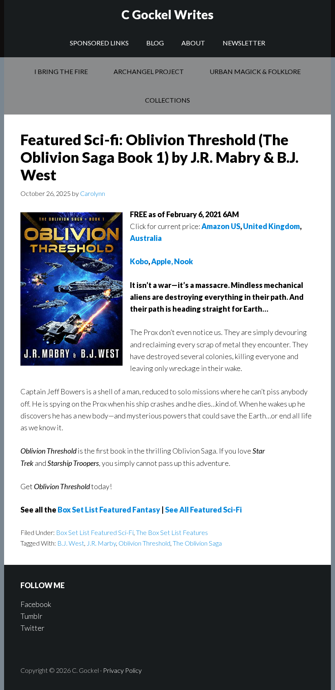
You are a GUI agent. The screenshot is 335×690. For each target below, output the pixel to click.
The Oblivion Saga (197, 543)
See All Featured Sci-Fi (203, 509)
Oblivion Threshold (144, 543)
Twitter (32, 627)
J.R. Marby (101, 543)
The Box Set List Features (172, 532)
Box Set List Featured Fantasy (109, 509)
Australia (146, 238)
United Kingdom (271, 226)
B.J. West (70, 543)
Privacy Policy (122, 670)
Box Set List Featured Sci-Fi (95, 532)
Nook (183, 261)
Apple (161, 261)
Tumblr (31, 615)
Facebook (35, 604)
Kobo (139, 261)
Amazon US (220, 226)
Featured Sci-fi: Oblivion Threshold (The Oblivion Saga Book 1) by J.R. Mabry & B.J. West (159, 157)
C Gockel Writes (167, 14)
